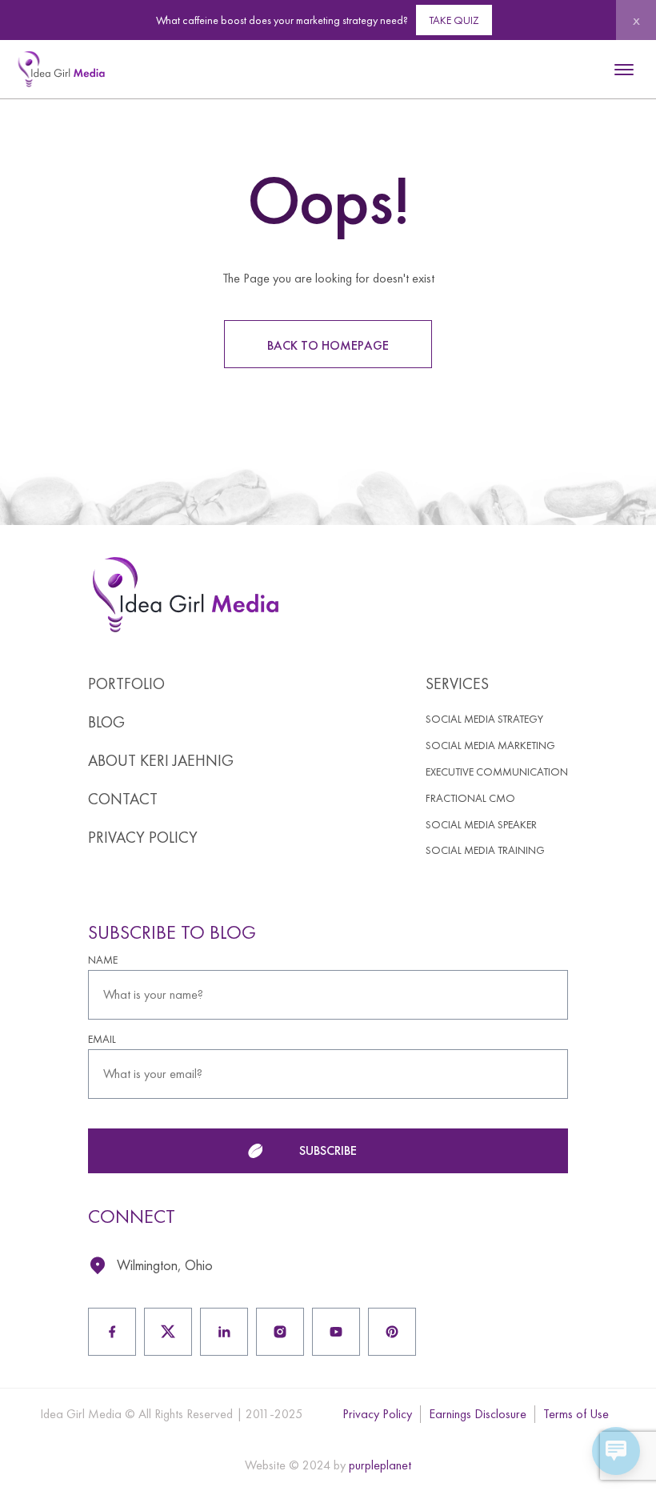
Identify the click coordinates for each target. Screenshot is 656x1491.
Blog (106, 721)
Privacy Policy (143, 837)
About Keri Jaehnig (161, 760)
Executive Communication (497, 772)
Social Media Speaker (481, 825)
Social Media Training (485, 850)
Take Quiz (454, 20)
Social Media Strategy (484, 719)
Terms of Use (576, 1413)
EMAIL (102, 1039)
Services (457, 683)
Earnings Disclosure (477, 1413)
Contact (123, 798)
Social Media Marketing (490, 745)
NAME (103, 960)
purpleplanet (380, 1465)
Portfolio (126, 683)
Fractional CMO (470, 798)
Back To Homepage (328, 345)
